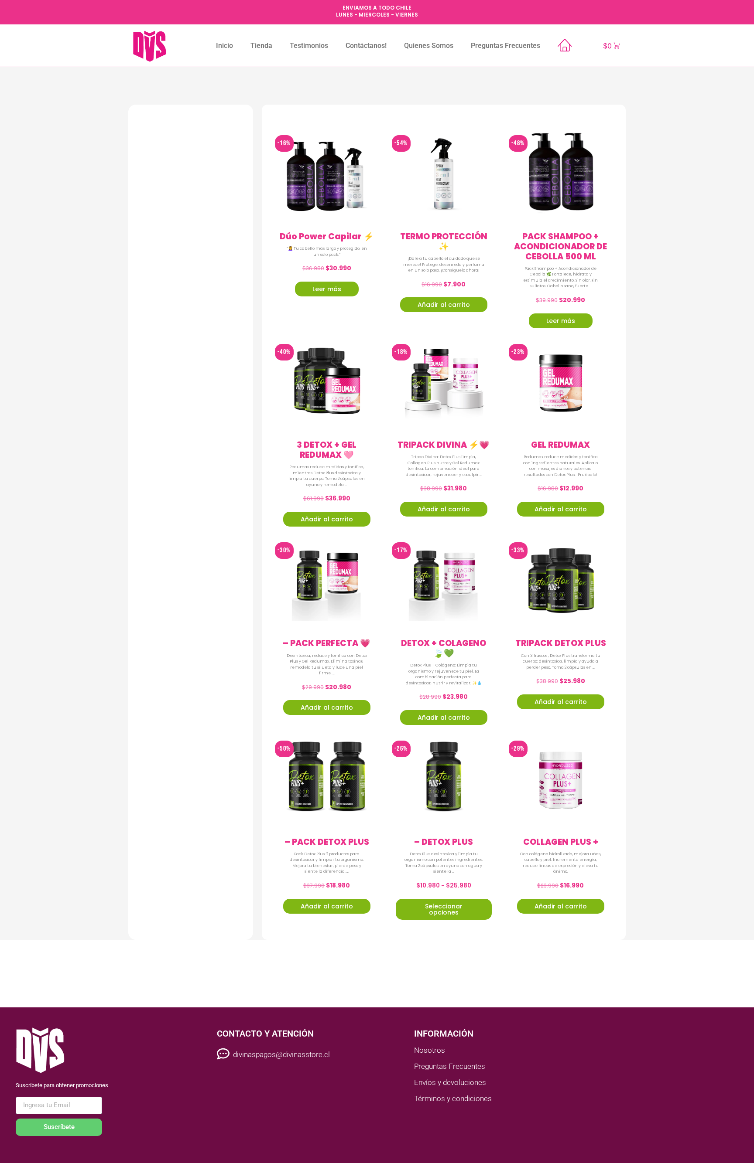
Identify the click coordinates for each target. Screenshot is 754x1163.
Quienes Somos (428, 45)
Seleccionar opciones (444, 909)
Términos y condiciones (453, 1098)
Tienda (261, 45)
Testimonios (309, 45)
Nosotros (429, 1050)
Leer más (326, 289)
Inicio (224, 45)
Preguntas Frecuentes (505, 45)
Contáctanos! (366, 45)
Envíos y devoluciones (450, 1082)
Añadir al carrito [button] (444, 304)
